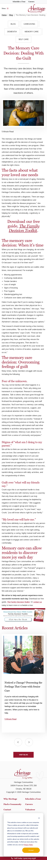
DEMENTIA (12, 32)
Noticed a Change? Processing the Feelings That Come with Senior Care (23, 686)
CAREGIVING (29, 24)
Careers (31, 1)
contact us (37, 602)
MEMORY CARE (32, 32)
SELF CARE (23, 39)
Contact (7, 809)
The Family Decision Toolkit (24, 228)
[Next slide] (29, 742)
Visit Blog (23, 755)
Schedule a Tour (19, 1)
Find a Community (12, 804)
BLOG (13, 24)
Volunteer (30, 809)
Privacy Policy (28, 845)
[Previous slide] (18, 742)
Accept (31, 850)
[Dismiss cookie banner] (39, 818)
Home (4, 15)
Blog (11, 15)
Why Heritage (10, 799)
